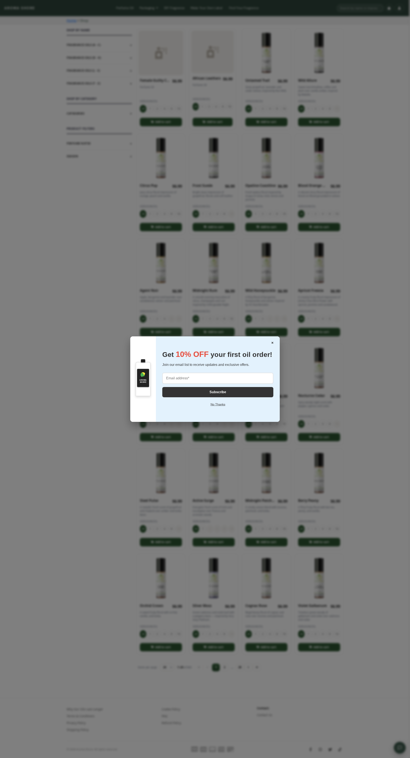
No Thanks (218, 404)
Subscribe (217, 392)
